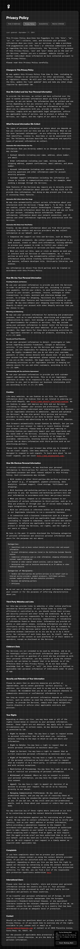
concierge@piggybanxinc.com (19, 928)
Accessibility (43, 24)
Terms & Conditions (14, 24)
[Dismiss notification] (76, 933)
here (49, 872)
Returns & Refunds (58, 24)
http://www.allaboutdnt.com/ (50, 456)
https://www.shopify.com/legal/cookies (49, 401)
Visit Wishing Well (66, 944)
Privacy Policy (29, 24)
